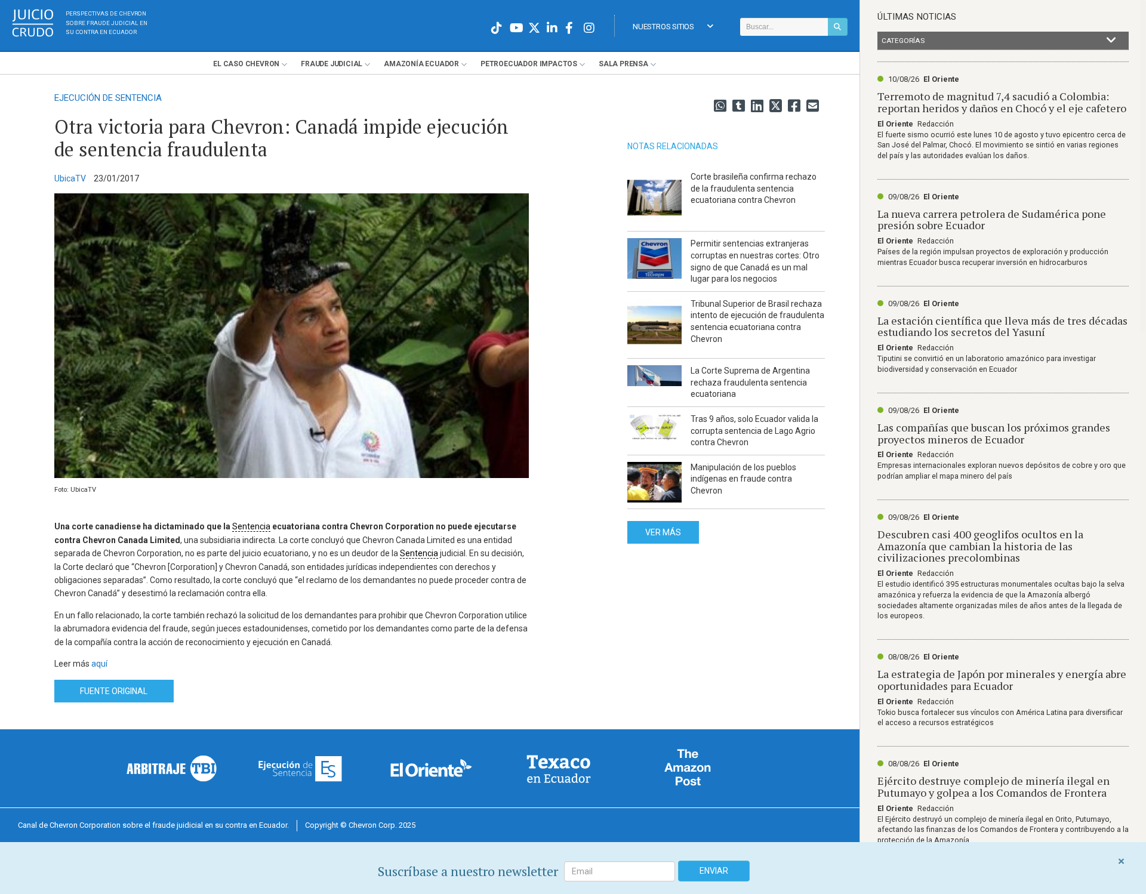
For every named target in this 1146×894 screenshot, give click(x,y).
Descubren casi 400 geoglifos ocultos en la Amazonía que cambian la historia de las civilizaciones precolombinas (980, 546)
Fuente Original (113, 691)
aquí (99, 663)
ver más (663, 532)
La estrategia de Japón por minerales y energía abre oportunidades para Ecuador (1001, 680)
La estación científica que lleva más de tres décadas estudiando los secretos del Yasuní (1002, 326)
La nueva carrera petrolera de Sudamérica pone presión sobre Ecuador (991, 219)
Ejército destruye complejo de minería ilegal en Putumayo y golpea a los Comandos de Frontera (993, 786)
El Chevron (246, 64)
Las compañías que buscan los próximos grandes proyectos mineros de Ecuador (993, 433)
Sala (623, 64)
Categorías (903, 40)
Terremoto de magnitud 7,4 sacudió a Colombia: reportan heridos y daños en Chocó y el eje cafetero (1001, 102)
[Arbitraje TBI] (171, 768)
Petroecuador (528, 64)
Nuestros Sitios (663, 26)
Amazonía (421, 64)
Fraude (331, 64)
